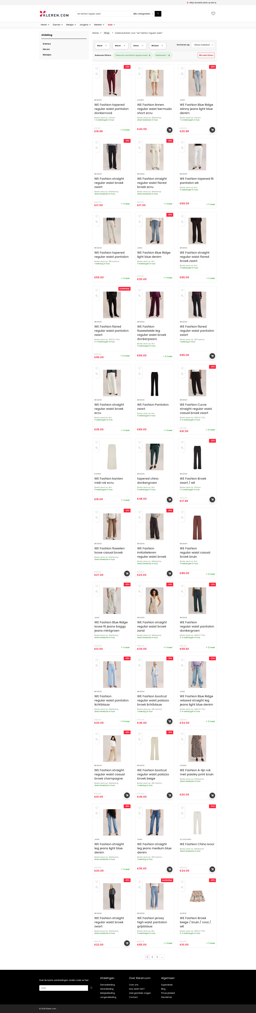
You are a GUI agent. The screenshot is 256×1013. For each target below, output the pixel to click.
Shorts (183, 913)
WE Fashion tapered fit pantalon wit (197, 181)
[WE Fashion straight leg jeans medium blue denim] (154, 822)
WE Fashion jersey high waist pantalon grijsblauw (152, 922)
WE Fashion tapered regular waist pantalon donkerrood (111, 109)
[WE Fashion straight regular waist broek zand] (154, 600)
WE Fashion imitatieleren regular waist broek (151, 552)
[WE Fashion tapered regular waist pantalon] (111, 231)
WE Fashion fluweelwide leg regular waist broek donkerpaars (151, 332)
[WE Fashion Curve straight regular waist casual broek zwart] (197, 383)
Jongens (84, 24)
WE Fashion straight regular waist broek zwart (109, 183)
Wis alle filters (206, 55)
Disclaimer (166, 997)
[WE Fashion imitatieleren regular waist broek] (154, 526)
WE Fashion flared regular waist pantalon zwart (111, 330)
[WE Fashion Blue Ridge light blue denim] (154, 231)
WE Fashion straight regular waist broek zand (152, 626)
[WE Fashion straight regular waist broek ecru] (111, 383)
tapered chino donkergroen (148, 480)
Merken (98, 24)
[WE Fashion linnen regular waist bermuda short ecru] (154, 83)
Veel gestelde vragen (140, 993)
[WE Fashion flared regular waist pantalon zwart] (111, 305)
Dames (56, 24)
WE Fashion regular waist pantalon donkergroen (197, 626)
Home (95, 32)
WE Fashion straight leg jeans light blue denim (109, 848)
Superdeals (167, 984)
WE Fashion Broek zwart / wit (193, 480)
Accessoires (185, 839)
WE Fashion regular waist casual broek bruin (195, 552)
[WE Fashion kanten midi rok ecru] (111, 457)
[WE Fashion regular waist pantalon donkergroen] (197, 600)
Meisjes (70, 24)
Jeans (182, 100)
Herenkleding (106, 988)
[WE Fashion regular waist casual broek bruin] (197, 526)
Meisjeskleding (107, 993)
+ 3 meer (125, 355)
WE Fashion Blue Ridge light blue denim (154, 255)
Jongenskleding (108, 997)
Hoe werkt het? (137, 988)
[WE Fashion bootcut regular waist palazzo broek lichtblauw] (154, 674)
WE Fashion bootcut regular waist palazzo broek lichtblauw (153, 700)
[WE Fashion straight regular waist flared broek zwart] (197, 231)
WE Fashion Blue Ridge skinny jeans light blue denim (196, 109)
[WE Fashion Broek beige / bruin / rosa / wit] (197, 896)
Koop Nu (169, 130)
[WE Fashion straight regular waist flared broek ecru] (154, 157)
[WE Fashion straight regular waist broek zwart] (111, 157)
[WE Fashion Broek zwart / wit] (197, 457)
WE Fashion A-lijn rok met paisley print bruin (196, 772)
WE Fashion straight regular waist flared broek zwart (194, 257)
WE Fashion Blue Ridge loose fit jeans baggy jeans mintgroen (111, 626)
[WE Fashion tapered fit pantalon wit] (197, 157)
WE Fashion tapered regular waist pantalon (111, 255)
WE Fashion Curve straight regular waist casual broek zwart (196, 409)
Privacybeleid (168, 993)
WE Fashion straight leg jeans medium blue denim (154, 848)
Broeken (98, 100)
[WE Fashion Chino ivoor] (197, 822)
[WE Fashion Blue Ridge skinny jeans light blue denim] (197, 83)
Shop (106, 32)
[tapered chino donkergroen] (154, 457)
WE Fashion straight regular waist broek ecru (109, 409)
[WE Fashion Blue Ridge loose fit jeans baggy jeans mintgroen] (111, 600)
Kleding (140, 100)
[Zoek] (158, 14)
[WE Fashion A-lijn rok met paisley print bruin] (197, 748)
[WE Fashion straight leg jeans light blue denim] (111, 822)
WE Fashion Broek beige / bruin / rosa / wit (195, 922)
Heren (44, 24)
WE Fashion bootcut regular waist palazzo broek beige (153, 774)
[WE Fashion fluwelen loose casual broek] (111, 526)
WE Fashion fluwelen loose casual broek (109, 550)
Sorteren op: (183, 44)
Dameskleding (107, 984)
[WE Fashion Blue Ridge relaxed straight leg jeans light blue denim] (197, 674)
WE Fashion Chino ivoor (197, 844)
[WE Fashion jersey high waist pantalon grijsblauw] (154, 896)
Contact (133, 997)
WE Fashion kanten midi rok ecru (108, 480)
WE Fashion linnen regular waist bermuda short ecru (154, 109)
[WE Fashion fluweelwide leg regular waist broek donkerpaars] (154, 305)
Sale (110, 24)
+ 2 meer (125, 129)
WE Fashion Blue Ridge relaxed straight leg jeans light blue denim (196, 700)
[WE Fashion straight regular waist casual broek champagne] (111, 748)
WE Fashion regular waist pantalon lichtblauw (111, 700)
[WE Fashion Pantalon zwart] (154, 383)
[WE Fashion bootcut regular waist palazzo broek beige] (154, 748)
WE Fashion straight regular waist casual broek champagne (109, 774)
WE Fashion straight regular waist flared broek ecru (152, 183)
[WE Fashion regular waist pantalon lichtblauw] (111, 674)
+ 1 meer (125, 203)
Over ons (133, 984)
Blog (163, 988)
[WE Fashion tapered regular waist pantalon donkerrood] (111, 83)
